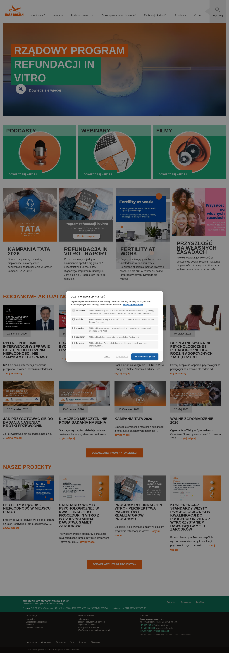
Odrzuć (107, 356)
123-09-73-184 (184, 634)
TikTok (83, 642)
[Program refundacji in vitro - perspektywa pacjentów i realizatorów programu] (140, 500)
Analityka (79, 319)
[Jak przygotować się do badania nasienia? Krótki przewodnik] (28, 405)
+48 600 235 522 (147, 625)
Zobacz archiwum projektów (114, 564)
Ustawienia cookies (34, 627)
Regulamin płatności (87, 625)
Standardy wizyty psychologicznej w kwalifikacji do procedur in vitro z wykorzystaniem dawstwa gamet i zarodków (79, 515)
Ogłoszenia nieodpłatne (36, 622)
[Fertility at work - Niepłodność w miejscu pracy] (28, 500)
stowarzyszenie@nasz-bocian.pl (154, 631)
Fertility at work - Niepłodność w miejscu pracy (27, 508)
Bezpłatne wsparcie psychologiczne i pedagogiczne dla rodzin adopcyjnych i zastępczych (192, 350)
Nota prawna (83, 619)
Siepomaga (186, 602)
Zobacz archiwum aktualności (114, 452)
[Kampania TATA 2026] (140, 405)
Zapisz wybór (122, 356)
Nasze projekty (27, 467)
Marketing (80, 328)
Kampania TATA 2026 (133, 419)
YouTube (33, 642)
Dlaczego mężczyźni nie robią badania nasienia (83, 420)
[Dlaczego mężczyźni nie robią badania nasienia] (84, 405)
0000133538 (149, 634)
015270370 (168, 634)
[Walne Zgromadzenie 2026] (195, 405)
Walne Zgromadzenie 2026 (191, 420)
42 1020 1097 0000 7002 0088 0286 (70, 608)
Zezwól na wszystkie (145, 356)
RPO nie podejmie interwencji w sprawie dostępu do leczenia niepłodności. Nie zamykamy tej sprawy (26, 350)
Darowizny (80, 343)
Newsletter (30, 619)
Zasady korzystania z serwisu (91, 622)
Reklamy (30, 625)
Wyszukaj (218, 15)
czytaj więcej (14, 373)
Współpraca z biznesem (88, 627)
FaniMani (200, 602)
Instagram (62, 642)
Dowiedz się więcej (45, 90)
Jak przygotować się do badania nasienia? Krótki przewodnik (28, 422)
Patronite (171, 602)
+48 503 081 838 (147, 628)
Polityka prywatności (133, 304)
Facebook (47, 642)
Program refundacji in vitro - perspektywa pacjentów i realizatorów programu (138, 512)
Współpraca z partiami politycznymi (94, 630)
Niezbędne (80, 310)
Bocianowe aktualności (40, 296)
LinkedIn (96, 642)
